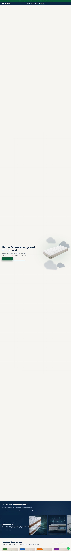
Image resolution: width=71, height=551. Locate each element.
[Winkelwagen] (68, 3)
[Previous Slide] (7, 530)
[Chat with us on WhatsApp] (68, 548)
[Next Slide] (10, 530)
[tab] (12, 510)
